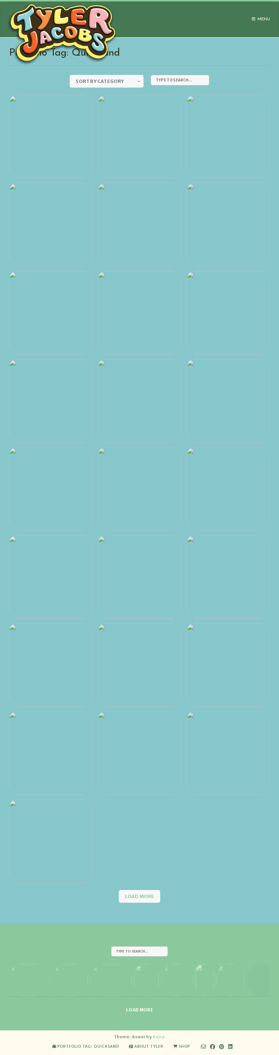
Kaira (159, 1036)
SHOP (184, 1046)
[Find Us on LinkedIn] (230, 1047)
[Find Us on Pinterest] (222, 1047)
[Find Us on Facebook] (212, 1047)
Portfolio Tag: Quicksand (88, 1046)
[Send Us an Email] (203, 1047)
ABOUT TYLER (148, 1046)
